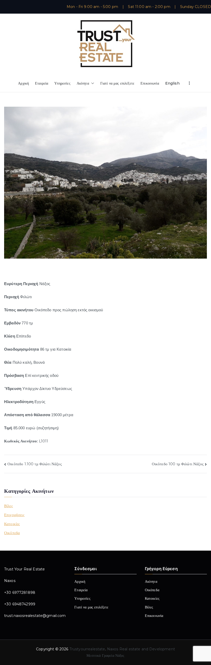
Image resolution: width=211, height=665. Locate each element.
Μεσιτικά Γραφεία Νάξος (105, 655)
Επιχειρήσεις (14, 514)
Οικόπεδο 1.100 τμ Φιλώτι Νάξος (34, 463)
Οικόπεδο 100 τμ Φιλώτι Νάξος (178, 463)
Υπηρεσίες (62, 83)
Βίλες (8, 505)
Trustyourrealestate (87, 649)
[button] (91, 83)
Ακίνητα (83, 83)
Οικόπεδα (12, 532)
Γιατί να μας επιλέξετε (117, 83)
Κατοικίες (12, 523)
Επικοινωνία (149, 83)
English (172, 83)
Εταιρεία (41, 83)
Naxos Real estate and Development (141, 649)
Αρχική (23, 83)
